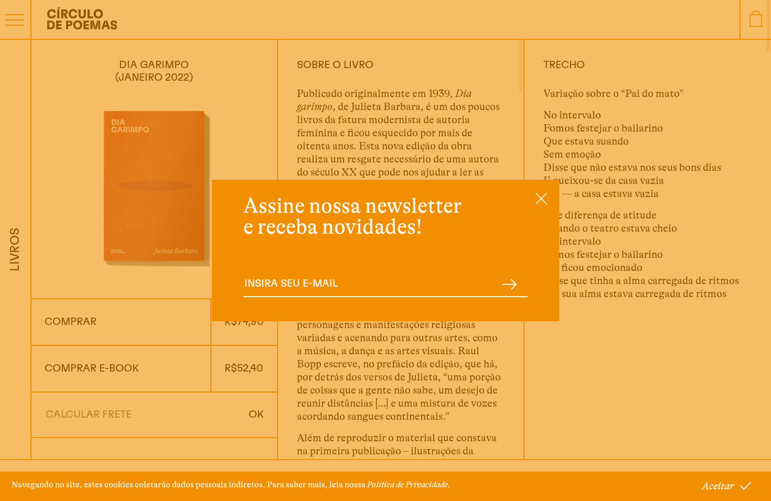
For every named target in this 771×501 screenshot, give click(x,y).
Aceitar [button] (718, 486)
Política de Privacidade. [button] (409, 484)
